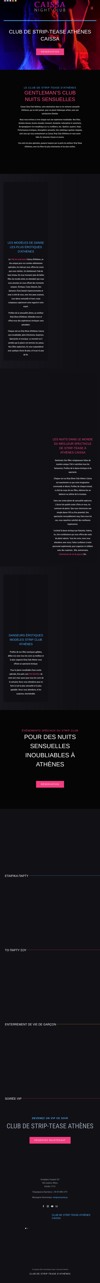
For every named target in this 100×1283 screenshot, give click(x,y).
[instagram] (48, 1206)
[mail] (57, 1206)
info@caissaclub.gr (60, 1197)
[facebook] (43, 1206)
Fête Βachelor (34, 674)
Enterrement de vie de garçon (71, 554)
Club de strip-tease (18, 259)
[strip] (74, 1224)
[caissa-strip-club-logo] (49, 2)
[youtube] (52, 1206)
